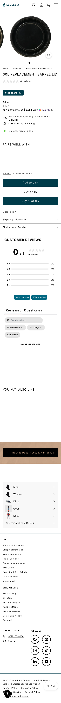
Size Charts (8, 567)
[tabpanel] (30, 348)
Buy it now (30, 191)
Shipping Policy (29, 688)
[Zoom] (49, 55)
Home (6, 68)
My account (9, 581)
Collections (17, 68)
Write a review (39, 297)
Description (9, 211)
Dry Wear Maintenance (14, 563)
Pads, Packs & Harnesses (38, 68)
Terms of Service (12, 692)
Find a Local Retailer (15, 227)
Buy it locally (30, 200)
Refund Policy (32, 692)
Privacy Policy (10, 688)
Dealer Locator (10, 576)
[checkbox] (12, 335)
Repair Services (11, 559)
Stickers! (7, 620)
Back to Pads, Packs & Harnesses (33, 452)
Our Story (7, 598)
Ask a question (22, 297)
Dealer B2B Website (13, 616)
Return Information (12, 554)
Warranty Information (13, 545)
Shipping (7, 173)
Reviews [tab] (13, 310)
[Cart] (48, 5)
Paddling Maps (10, 607)
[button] (28, 110)
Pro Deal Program (11, 602)
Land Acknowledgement (16, 696)
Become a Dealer (11, 611)
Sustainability (10, 593)
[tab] (33, 310)
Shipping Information (15, 219)
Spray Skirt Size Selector (15, 572)
